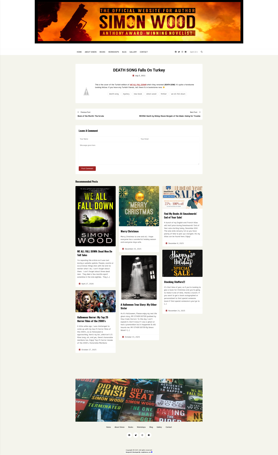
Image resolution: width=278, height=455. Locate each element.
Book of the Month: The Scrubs (91, 116)
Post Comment (87, 168)
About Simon (90, 52)
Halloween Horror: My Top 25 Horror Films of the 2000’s (92, 319)
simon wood (151, 94)
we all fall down (178, 94)
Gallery (133, 52)
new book (138, 94)
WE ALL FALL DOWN (138, 85)
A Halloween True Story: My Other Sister (139, 306)
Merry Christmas (130, 231)
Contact (144, 52)
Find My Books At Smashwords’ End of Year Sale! (180, 215)
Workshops (113, 52)
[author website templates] (151, 452)
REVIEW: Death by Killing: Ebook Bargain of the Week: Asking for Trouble (169, 116)
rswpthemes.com (146, 452)
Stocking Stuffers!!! (174, 282)
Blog (124, 52)
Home (79, 52)
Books (102, 52)
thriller (164, 94)
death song (114, 94)
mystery (126, 94)
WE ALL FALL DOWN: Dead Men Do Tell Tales (94, 253)
